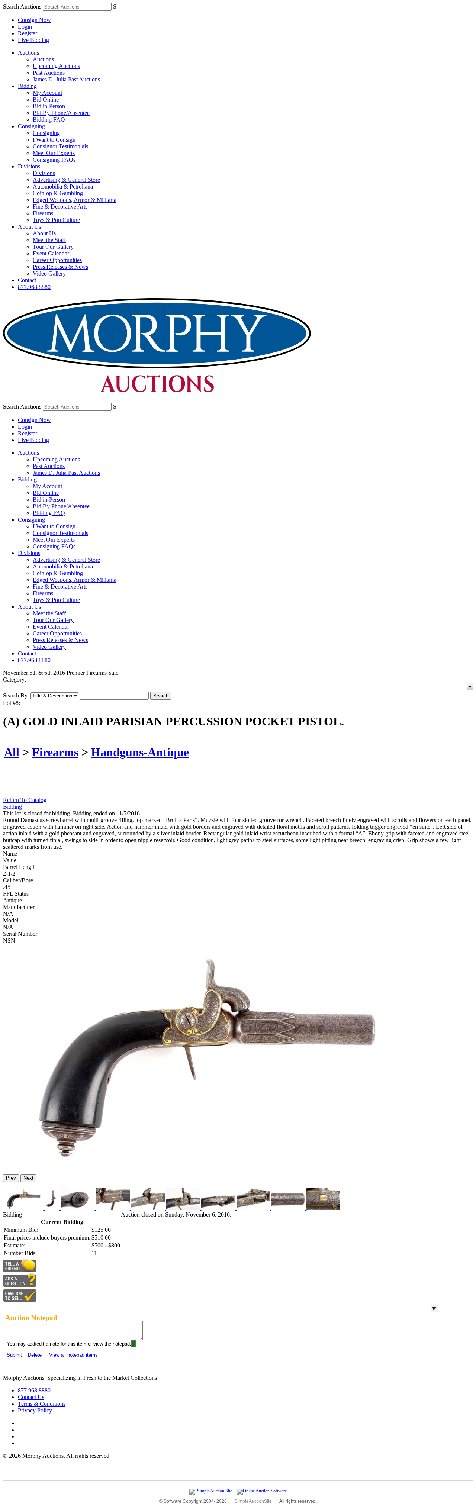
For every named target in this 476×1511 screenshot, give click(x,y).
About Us (29, 226)
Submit (14, 1355)
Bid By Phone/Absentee (61, 113)
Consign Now (34, 20)
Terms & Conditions (41, 1404)
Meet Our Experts (54, 153)
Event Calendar (51, 253)
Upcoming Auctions (56, 66)
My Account (47, 93)
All (11, 752)
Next (28, 1178)
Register (27, 33)
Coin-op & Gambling (58, 193)
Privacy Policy (35, 1410)
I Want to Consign (54, 139)
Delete (35, 1355)
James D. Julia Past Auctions (66, 79)
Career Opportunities (57, 260)
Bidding (27, 86)
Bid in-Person (49, 106)
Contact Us (31, 1397)
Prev (11, 1178)
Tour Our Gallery (53, 247)
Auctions (28, 52)
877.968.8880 (34, 287)
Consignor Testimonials (60, 146)
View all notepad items (73, 1355)
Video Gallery (49, 273)
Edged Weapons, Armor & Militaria (74, 200)
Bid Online (46, 99)
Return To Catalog (24, 800)
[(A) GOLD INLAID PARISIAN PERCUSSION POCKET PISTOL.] (203, 1165)
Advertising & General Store (66, 180)
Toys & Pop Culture (56, 220)
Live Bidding (33, 40)
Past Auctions (49, 73)
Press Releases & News (60, 267)
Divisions (29, 166)
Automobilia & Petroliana (63, 186)
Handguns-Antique (140, 752)
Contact (27, 280)
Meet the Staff (49, 240)
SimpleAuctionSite (253, 1501)
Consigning (31, 126)
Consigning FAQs (54, 160)
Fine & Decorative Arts (60, 206)
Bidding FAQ (49, 119)
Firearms (43, 213)
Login (25, 26)
